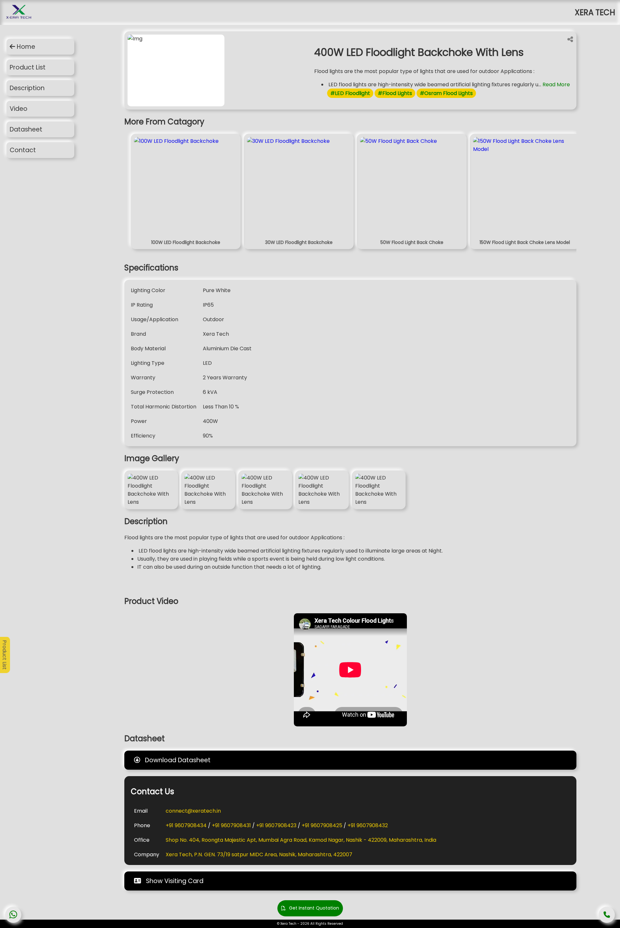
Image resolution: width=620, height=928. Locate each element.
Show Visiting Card (173, 881)
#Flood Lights (395, 93)
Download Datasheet (177, 760)
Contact (23, 150)
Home (25, 46)
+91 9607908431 (231, 825)
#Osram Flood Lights (446, 93)
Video (18, 108)
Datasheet (26, 129)
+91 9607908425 (322, 825)
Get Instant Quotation (314, 908)
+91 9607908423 (276, 825)
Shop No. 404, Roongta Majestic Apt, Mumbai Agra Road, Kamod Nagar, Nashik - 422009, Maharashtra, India (301, 840)
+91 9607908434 (186, 825)
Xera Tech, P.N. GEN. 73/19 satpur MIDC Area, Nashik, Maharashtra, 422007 (259, 854)
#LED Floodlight (350, 93)
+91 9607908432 (367, 825)
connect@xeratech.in (193, 811)
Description (27, 88)
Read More (556, 84)
